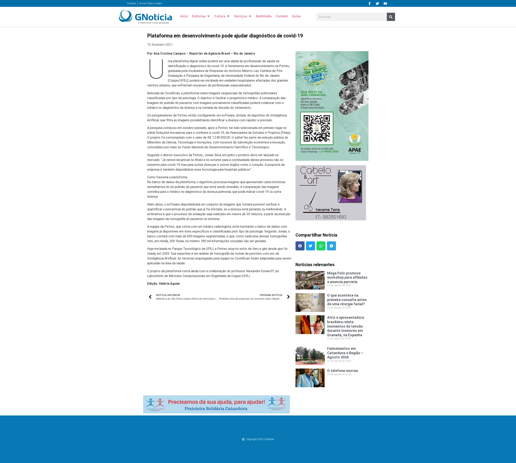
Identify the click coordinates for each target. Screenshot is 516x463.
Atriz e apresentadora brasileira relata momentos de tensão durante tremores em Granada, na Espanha (345, 326)
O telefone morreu (342, 371)
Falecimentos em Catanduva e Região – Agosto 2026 (345, 352)
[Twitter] (377, 3)
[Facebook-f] (369, 3)
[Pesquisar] (391, 17)
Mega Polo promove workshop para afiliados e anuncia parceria (347, 277)
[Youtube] (385, 3)
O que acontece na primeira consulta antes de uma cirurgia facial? (347, 299)
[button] (201, 16)
